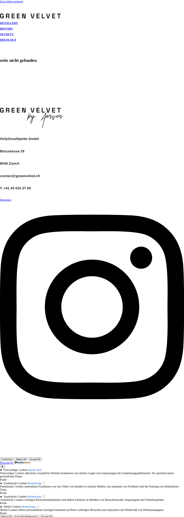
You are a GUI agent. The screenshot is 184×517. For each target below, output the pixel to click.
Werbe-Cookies (12, 506)
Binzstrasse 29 (12, 151)
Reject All (21, 459)
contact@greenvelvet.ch (20, 176)
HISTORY (6, 28)
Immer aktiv (35, 469)
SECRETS (6, 34)
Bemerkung (34, 483)
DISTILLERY (9, 23)
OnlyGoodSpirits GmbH (19, 139)
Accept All (35, 459)
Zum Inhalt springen (11, 1)
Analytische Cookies (15, 496)
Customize (7, 459)
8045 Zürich (9, 163)
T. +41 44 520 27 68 (15, 188)
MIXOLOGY (8, 39)
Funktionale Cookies (15, 483)
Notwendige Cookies (16, 469)
